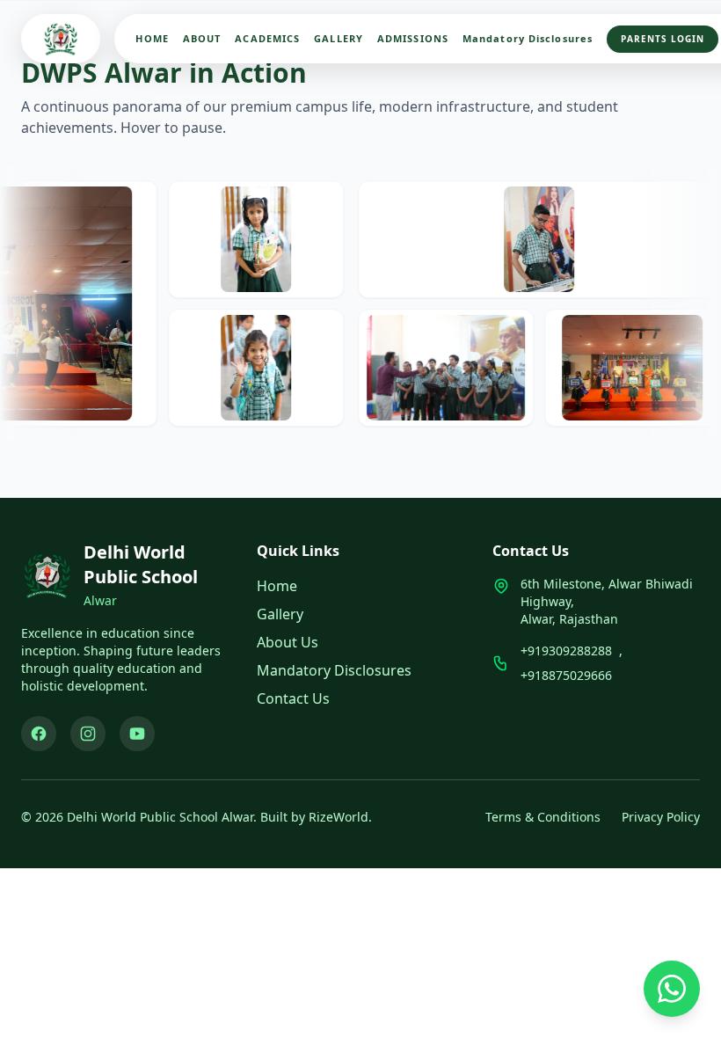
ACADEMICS (267, 38)
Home (277, 586)
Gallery (280, 614)
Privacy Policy (661, 816)
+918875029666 (566, 675)
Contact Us (293, 698)
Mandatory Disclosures (527, 38)
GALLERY (338, 38)
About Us (287, 642)
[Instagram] (88, 733)
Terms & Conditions (543, 816)
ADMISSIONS (412, 38)
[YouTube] (137, 733)
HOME (151, 38)
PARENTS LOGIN (662, 39)
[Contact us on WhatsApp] (672, 989)
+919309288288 (566, 650)
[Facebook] (38, 733)
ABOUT (202, 38)
